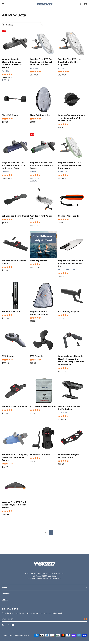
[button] (7, 74)
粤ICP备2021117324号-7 (22, 635)
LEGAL (4, 600)
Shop (4, 587)
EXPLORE (6, 594)
